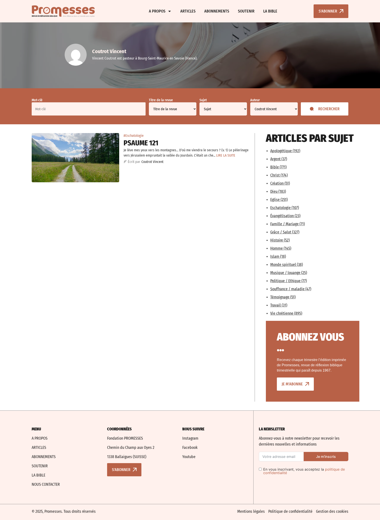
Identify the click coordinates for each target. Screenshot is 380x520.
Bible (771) (278, 167)
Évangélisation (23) (285, 215)
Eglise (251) (279, 199)
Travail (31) (278, 305)
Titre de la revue (161, 100)
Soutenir (246, 11)
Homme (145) (280, 248)
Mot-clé (37, 100)
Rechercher (329, 109)
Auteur (255, 100)
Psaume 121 (141, 143)
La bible (270, 11)
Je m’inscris (326, 456)
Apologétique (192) (285, 150)
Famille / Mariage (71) (287, 224)
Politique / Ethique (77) (288, 280)
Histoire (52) (280, 240)
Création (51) (280, 183)
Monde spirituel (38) (286, 264)
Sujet (203, 100)
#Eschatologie (134, 136)
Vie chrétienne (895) (286, 313)
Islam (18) (278, 256)
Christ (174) (279, 175)
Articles (187, 11)
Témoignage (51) (283, 297)
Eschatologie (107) (284, 207)
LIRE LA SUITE (225, 155)
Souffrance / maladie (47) (290, 289)
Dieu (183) (278, 191)
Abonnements (216, 11)
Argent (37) (278, 159)
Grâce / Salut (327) (284, 232)
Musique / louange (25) (288, 272)
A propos (157, 11)
